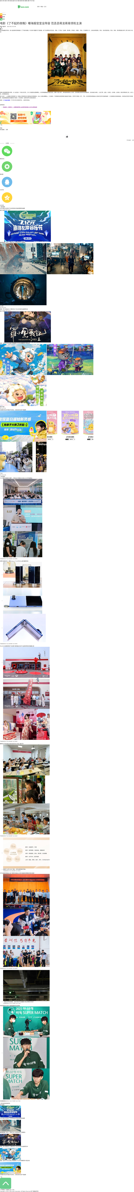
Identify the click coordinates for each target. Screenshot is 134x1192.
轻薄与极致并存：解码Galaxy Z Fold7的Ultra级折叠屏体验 (14, 561)
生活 (16, 0)
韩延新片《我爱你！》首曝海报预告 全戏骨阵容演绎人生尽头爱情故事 (20, 107)
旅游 (13, 0)
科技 (33, 0)
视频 (21, 0)
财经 (23, 0)
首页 (1, 0)
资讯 (3, 0)
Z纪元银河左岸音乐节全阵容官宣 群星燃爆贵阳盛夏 (12, 208)
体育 (8, 0)
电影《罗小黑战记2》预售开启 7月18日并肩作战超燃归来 (14, 309)
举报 (1, 128)
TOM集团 (2, 1189)
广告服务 (7, 1189)
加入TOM (12, 1189)
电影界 (4, 26)
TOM (1, 558)
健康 (26, 0)
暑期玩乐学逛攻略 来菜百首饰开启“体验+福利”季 (11, 743)
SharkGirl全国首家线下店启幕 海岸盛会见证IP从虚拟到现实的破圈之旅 (17, 646)
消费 (28, 0)
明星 (42, 6)
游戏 (11, 0)
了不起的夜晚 (6, 100)
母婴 (18, 0)
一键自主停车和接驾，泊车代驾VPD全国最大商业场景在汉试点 (18, 1001)
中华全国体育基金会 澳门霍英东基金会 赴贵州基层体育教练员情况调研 (17, 873)
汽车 (31, 0)
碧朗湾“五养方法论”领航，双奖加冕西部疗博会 (14, 869)
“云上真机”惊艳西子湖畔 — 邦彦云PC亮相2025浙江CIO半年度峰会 (16, 478)
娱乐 (6, 0)
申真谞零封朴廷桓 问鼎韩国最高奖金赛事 (10, 1005)
